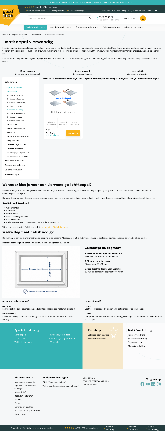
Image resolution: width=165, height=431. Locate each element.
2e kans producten (13, 169)
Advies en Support (13, 174)
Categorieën (11, 82)
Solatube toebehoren (15, 148)
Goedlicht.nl (16, 428)
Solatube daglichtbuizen (59, 334)
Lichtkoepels (12, 91)
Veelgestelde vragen (136, 10)
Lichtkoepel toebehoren (15, 121)
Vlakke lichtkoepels (23, 342)
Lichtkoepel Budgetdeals (15, 95)
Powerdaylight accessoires (17, 156)
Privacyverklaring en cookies (27, 410)
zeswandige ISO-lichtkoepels (54, 227)
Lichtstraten (12, 124)
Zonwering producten (15, 165)
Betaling (18, 399)
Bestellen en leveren (23, 396)
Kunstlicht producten (14, 160)
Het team (116, 10)
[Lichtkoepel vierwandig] (63, 98)
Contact (150, 10)
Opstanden (11, 132)
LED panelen (54, 342)
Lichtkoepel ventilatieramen (18, 136)
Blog (124, 10)
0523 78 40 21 (106, 17)
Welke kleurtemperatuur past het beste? (61, 386)
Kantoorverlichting (136, 335)
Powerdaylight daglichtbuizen (18, 152)
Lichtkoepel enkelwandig (15, 99)
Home (5, 34)
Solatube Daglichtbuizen (16, 144)
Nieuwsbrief (20, 392)
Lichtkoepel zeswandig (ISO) (16, 113)
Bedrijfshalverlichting (137, 338)
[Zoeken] (91, 18)
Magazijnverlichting (137, 346)
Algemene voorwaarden (25, 382)
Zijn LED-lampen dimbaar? (54, 382)
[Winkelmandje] (143, 18)
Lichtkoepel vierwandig (15, 110)
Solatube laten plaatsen (98, 335)
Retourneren (20, 414)
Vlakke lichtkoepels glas (16, 128)
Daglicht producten (13, 87)
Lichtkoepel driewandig (15, 106)
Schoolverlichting (136, 342)
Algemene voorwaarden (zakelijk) (25, 387)
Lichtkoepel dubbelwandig (16, 103)
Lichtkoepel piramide (14, 117)
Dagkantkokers (13, 140)
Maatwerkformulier (97, 338)
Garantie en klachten (23, 407)
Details (71, 133)
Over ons (106, 10)
